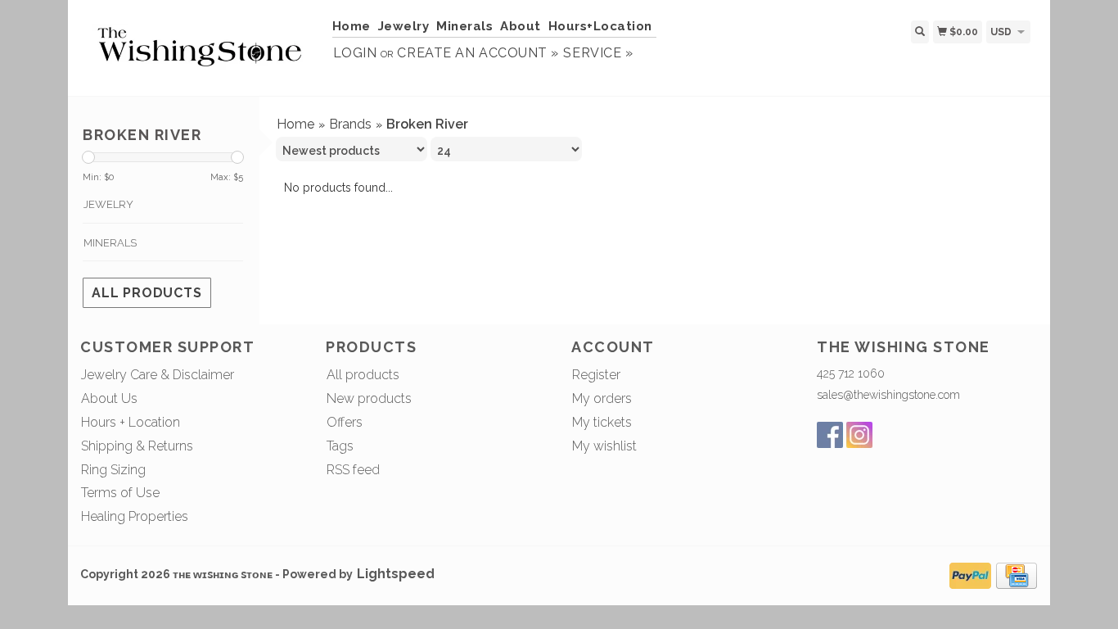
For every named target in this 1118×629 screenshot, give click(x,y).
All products (147, 293)
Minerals (464, 26)
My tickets (602, 422)
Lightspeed (396, 573)
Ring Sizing (113, 469)
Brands (350, 124)
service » (598, 53)
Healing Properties (134, 516)
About (520, 26)
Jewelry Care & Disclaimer (157, 374)
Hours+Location (600, 26)
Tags (340, 446)
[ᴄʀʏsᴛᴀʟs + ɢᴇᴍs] (200, 46)
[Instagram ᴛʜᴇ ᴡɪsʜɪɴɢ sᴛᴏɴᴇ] (859, 435)
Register (596, 374)
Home (351, 26)
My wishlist (604, 446)
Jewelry (404, 26)
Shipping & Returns (137, 446)
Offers (345, 422)
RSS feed (353, 469)
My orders (602, 398)
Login (355, 53)
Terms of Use (120, 492)
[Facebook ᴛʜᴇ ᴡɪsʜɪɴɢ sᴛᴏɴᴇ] (830, 435)
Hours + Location (130, 422)
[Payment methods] (970, 573)
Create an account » (477, 53)
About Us (109, 398)
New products (369, 398)
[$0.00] (1037, 30)
